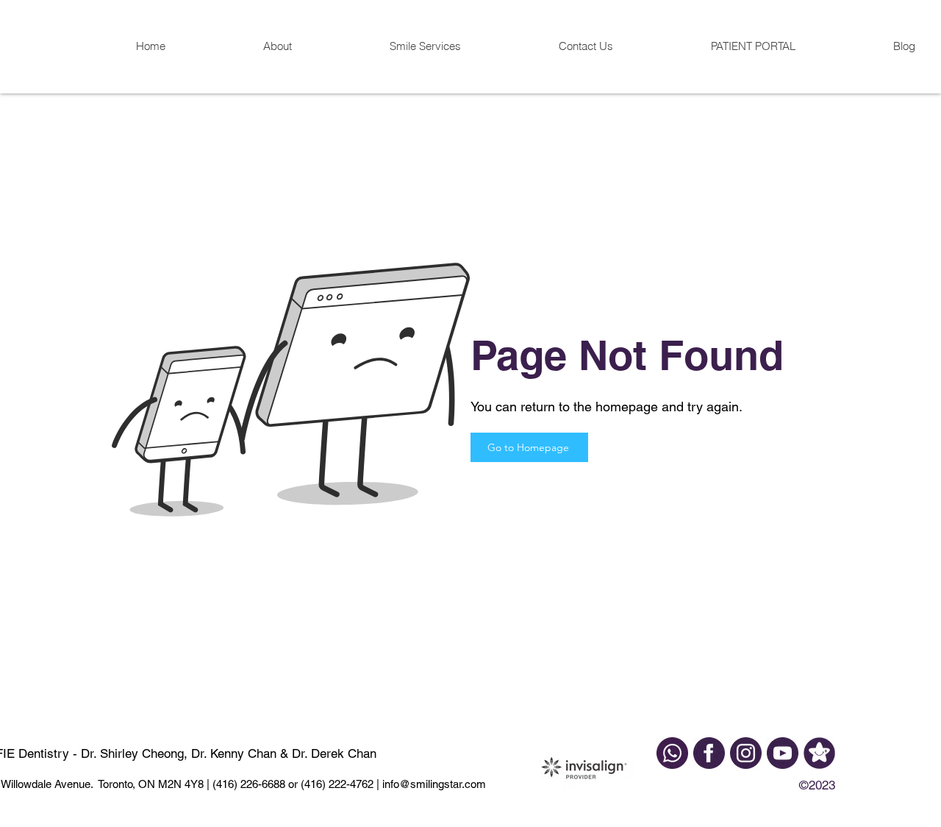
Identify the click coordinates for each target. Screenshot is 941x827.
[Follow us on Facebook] (709, 753)
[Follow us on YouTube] (782, 753)
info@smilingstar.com (432, 784)
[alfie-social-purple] (819, 753)
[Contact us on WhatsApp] (672, 753)
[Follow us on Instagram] (746, 753)
